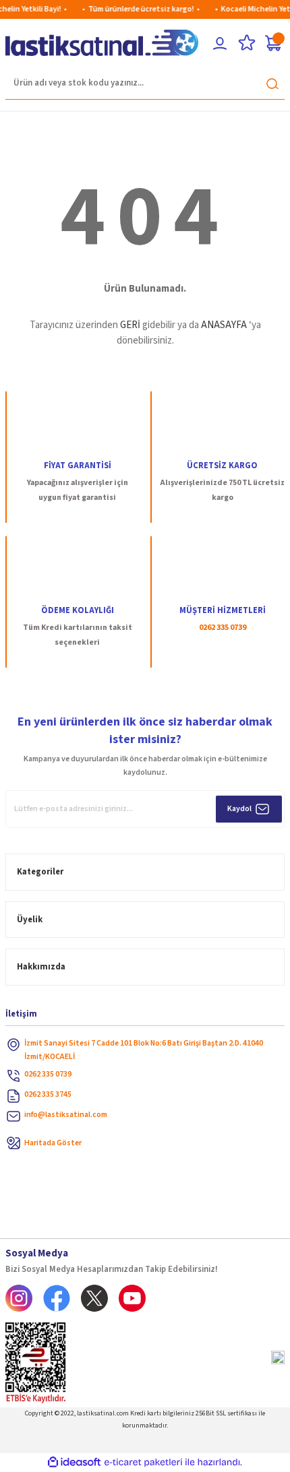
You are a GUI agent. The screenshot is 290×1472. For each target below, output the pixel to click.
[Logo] (101, 43)
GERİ (130, 325)
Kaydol (239, 808)
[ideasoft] (74, 1463)
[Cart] (274, 43)
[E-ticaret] (143, 1462)
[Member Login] (220, 43)
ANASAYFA (224, 325)
